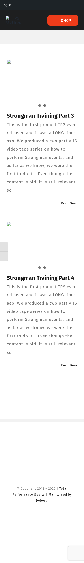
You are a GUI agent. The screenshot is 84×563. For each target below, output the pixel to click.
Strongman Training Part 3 (40, 115)
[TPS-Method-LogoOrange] (14, 18)
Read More (69, 203)
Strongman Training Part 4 (40, 278)
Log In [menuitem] (6, 5)
